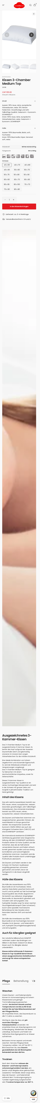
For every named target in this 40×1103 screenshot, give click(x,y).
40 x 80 (28, 163)
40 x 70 (18, 163)
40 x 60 (8, 163)
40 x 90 (8, 168)
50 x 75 (7, 172)
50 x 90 (27, 172)
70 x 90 (7, 187)
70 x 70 (28, 182)
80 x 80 (18, 187)
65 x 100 (18, 182)
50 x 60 (18, 168)
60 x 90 (28, 177)
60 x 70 (18, 177)
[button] (3, 5)
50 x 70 (28, 168)
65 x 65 (7, 182)
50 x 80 (17, 172)
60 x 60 (7, 177)
